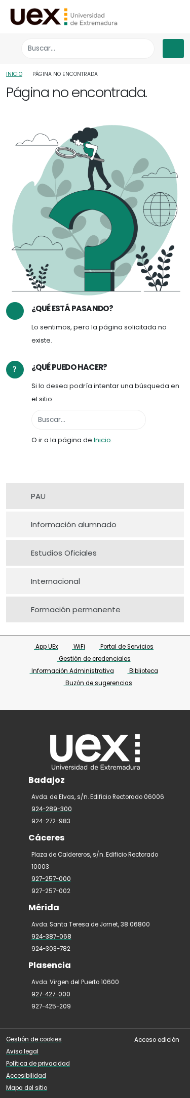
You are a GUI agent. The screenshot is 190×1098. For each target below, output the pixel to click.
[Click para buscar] (144, 48)
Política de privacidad (38, 1064)
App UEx (46, 647)
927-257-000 (51, 879)
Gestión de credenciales (94, 659)
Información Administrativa (72, 671)
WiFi (78, 647)
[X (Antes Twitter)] (89, 699)
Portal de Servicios (126, 647)
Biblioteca (143, 671)
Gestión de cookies (34, 1039)
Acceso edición (156, 1040)
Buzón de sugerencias (98, 683)
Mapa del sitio (26, 1088)
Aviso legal (22, 1051)
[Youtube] (116, 699)
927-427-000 (50, 994)
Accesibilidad (26, 1076)
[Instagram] (103, 699)
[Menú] (173, 48)
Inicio (14, 74)
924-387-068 (51, 937)
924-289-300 (51, 809)
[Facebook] (75, 699)
